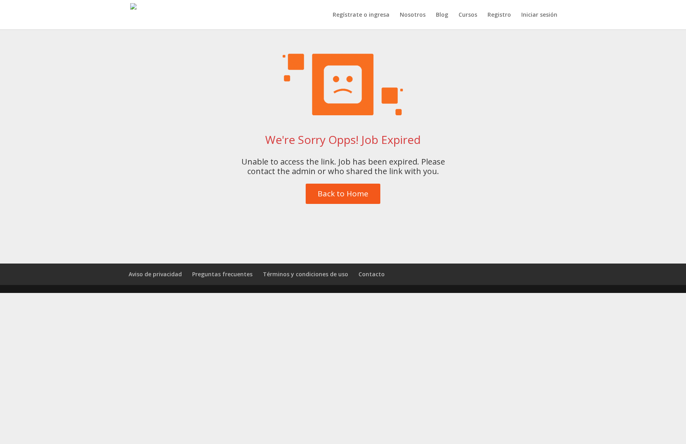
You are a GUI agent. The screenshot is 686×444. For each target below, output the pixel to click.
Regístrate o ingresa (361, 15)
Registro (499, 15)
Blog (442, 15)
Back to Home (343, 193)
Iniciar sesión (539, 15)
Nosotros (413, 15)
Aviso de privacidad (155, 274)
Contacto (371, 274)
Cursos (468, 15)
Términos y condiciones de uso (305, 274)
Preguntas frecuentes (222, 274)
